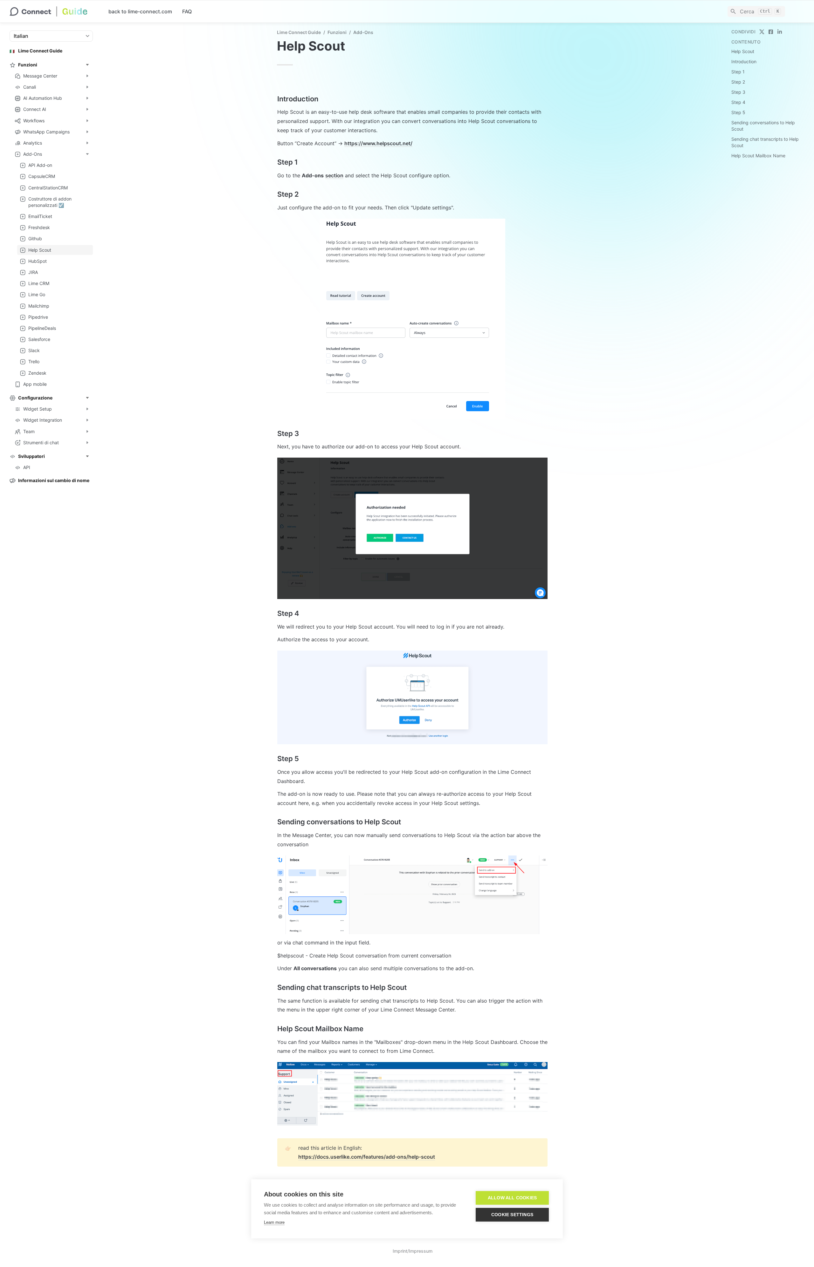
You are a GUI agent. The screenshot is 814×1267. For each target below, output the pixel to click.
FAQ (187, 11)
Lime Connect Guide (299, 32)
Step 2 (738, 82)
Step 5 (738, 112)
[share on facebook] (770, 31)
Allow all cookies (512, 1197)
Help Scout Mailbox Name (758, 155)
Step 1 (738, 71)
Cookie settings (512, 1214)
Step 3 (738, 92)
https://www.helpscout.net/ (378, 143)
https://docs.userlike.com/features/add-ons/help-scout (366, 1157)
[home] (54, 11)
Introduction (743, 61)
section (334, 175)
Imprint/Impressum (412, 1251)
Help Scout (742, 51)
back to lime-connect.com (140, 11)
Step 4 (738, 102)
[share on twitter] (761, 31)
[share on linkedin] (779, 31)
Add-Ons (363, 32)
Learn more (274, 1222)
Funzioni (337, 32)
